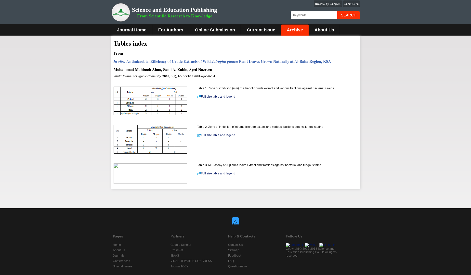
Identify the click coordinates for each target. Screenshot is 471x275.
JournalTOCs (179, 266)
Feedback (234, 255)
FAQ (231, 261)
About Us (324, 29)
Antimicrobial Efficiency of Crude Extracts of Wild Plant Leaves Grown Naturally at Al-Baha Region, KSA (222, 61)
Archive (295, 29)
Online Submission (215, 29)
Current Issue (261, 29)
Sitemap (233, 250)
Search (348, 15)
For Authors (170, 29)
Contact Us (235, 245)
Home (117, 245)
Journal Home (131, 29)
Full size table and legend (218, 96)
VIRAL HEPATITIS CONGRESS (191, 261)
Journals (118, 255)
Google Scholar (180, 245)
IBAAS (174, 255)
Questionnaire (237, 266)
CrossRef (176, 250)
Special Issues (122, 266)
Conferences (121, 261)
